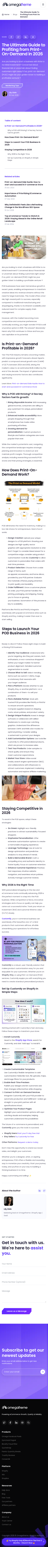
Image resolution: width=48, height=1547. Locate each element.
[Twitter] (44, 1191)
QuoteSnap (6, 1448)
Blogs (15, 14)
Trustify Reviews (8, 1455)
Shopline (5, 1478)
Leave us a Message (17, 1311)
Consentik (6, 1459)
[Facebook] (10, 1422)
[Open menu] (43, 4)
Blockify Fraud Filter (9, 1444)
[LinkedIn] (39, 1191)
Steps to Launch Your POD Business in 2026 (22, 143)
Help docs (6, 1490)
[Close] (43, 1541)
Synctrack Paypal (9, 1440)
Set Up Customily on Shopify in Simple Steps (23, 159)
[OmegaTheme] (16, 4)
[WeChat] (28, 1422)
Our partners (7, 1501)
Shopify (5, 1471)
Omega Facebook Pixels (11, 1436)
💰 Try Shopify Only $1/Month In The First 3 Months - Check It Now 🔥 (24, 1541)
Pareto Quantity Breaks (11, 1451)
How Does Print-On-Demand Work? (22, 137)
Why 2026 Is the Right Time (19, 154)
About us (5, 1517)
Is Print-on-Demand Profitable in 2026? (23, 126)
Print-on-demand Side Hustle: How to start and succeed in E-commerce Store (24, 183)
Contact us (6, 1524)
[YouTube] (22, 1422)
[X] (4, 1422)
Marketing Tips (12, 85)
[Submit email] (42, 1371)
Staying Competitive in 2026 (18, 149)
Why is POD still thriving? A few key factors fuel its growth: (25, 131)
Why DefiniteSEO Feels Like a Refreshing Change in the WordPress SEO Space (23, 206)
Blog (3, 1494)
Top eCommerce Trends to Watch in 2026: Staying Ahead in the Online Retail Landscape (23, 218)
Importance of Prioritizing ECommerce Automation (23, 194)
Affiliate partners (8, 1505)
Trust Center (7, 1521)
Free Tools (6, 1497)
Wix (3, 1474)
